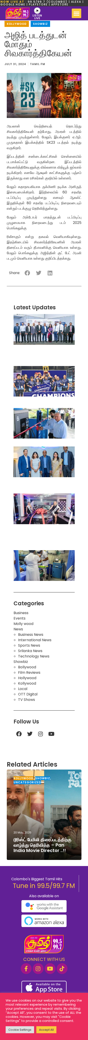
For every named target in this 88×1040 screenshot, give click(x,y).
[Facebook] (19, 733)
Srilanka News (30, 650)
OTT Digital (27, 694)
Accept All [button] (46, 1030)
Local (22, 688)
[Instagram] (40, 733)
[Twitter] (29, 733)
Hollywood (27, 678)
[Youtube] (51, 733)
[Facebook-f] (26, 968)
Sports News (29, 645)
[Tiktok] (62, 968)
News (18, 629)
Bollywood (27, 667)
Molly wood (23, 623)
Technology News (33, 656)
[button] (76, 13)
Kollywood (17, 24)
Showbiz (40, 24)
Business (21, 612)
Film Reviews (29, 672)
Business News (30, 634)
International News (34, 640)
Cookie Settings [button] (19, 1030)
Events (19, 618)
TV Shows (26, 699)
